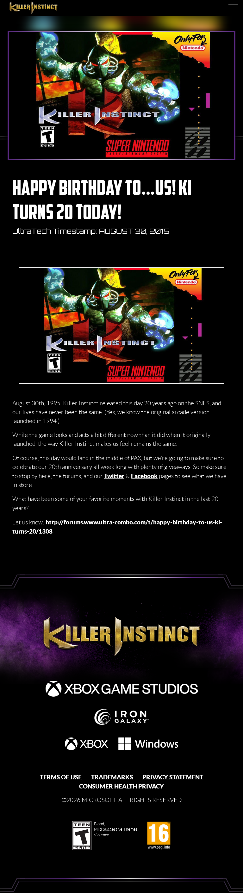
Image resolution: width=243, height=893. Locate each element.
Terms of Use (61, 777)
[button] (233, 8)
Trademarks (112, 777)
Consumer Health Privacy (121, 786)
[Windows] (148, 743)
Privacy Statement (172, 777)
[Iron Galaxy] (121, 717)
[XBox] (86, 743)
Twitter (114, 475)
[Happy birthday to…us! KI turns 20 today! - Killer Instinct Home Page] (121, 634)
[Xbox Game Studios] (122, 689)
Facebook (144, 475)
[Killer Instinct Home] (40, 8)
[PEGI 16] (159, 836)
